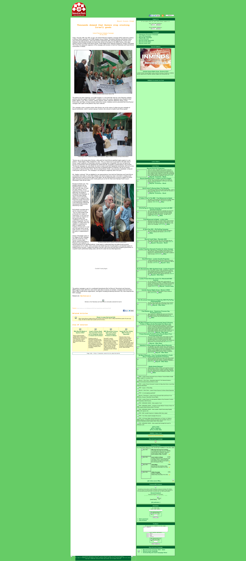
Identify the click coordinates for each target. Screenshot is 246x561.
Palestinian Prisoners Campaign (148, 34)
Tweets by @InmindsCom (155, 435)
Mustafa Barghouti (156, 493)
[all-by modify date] (155, 429)
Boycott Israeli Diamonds (146, 40)
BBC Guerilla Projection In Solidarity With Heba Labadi (154, 413)
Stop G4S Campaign (145, 36)
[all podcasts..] (155, 502)
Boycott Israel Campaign (150, 551)
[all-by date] (155, 427)
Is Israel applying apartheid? (148, 393)
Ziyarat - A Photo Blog (147, 387)
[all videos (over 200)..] (154, 481)
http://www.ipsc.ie (85, 296)
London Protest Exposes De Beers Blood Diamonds (161, 390)
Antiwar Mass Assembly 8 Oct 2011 (160, 466)
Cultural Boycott (143, 39)
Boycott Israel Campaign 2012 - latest (154, 549)
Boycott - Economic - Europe (125, 21)
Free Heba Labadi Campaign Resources (151, 415)
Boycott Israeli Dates (145, 42)
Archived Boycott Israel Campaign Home (155, 552)
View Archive (143, 520)
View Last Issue (143, 519)
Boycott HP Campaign (145, 37)
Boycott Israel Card (144, 43)
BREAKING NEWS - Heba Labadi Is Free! (152, 403)
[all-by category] (155, 428)
